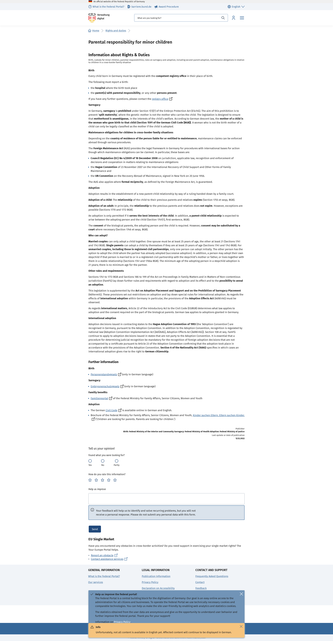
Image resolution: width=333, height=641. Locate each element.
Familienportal (99, 398)
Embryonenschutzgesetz (105, 386)
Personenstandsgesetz (104, 374)
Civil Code (111, 410)
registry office (160, 98)
